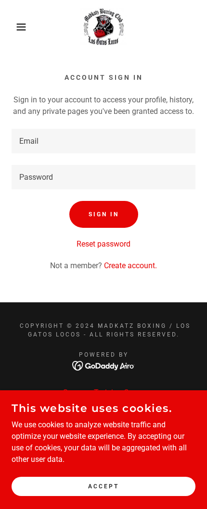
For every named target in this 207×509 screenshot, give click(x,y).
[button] (16, 27)
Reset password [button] (103, 243)
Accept (103, 486)
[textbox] (103, 141)
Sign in (104, 214)
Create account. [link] (130, 265)
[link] (103, 27)
